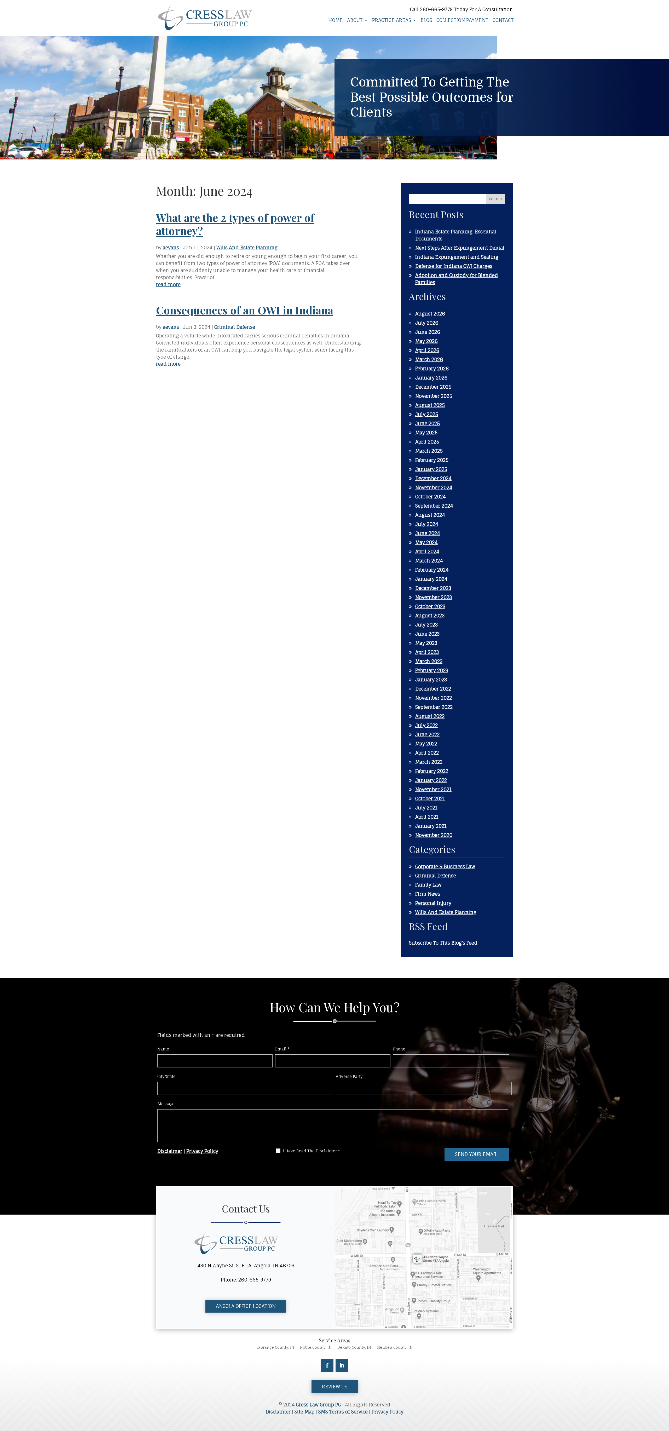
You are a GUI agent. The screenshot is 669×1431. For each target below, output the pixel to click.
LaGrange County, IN (275, 1347)
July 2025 (426, 414)
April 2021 (427, 817)
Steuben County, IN (395, 1347)
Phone (399, 1049)
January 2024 (431, 579)
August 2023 (430, 615)
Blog (426, 20)
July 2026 (426, 323)
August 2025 (430, 405)
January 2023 (431, 679)
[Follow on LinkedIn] (342, 1365)
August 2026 (430, 314)
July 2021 (426, 808)
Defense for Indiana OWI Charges (453, 266)
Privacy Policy (202, 1151)
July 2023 (426, 625)
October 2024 (430, 496)
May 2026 (426, 341)
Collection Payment (462, 20)
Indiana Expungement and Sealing (456, 257)
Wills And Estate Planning (247, 247)
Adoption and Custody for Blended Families (456, 278)
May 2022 (426, 743)
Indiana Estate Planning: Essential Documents (455, 235)
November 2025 (433, 396)
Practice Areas (391, 20)
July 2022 (426, 725)
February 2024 (432, 570)
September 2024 (434, 506)
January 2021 (431, 826)
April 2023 (427, 652)
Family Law (428, 885)
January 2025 (431, 469)
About (355, 20)
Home (335, 20)
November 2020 (433, 835)
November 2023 (433, 597)
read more (168, 284)
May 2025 (426, 432)
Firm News (427, 894)
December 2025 (433, 387)
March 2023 (428, 661)
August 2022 (430, 716)
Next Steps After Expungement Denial (459, 248)
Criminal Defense (234, 327)
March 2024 (429, 561)
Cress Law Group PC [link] (318, 1404)
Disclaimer (169, 1151)
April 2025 (427, 442)
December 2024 (433, 478)
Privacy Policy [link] (387, 1412)
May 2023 (426, 643)
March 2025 (429, 451)
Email (282, 1049)
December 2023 (433, 588)
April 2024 (427, 551)
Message (166, 1103)
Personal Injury (433, 903)
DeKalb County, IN (354, 1347)
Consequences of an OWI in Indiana (244, 310)
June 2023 (427, 634)
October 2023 (430, 606)
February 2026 (432, 368)
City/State (166, 1076)
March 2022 (428, 762)
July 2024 (426, 524)
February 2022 (431, 771)
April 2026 (427, 350)
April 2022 (427, 753)
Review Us (334, 1386)
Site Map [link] (304, 1412)
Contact (503, 20)
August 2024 (430, 515)
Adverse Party (349, 1076)
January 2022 (431, 780)
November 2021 (433, 789)
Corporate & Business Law (445, 866)
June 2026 (427, 332)
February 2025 (431, 460)
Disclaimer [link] (278, 1412)
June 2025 (427, 423)
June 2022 (427, 734)
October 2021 (430, 798)
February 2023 (431, 670)
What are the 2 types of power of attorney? (235, 223)
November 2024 (433, 487)
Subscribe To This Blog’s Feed (443, 943)
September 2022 (434, 707)
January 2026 (431, 378)
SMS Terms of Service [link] (343, 1412)
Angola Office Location (246, 1306)
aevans (171, 247)
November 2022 (433, 698)
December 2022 (433, 689)
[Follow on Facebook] (327, 1365)
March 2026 (429, 359)
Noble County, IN (316, 1347)
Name (163, 1049)
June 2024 (427, 533)
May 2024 (426, 542)
